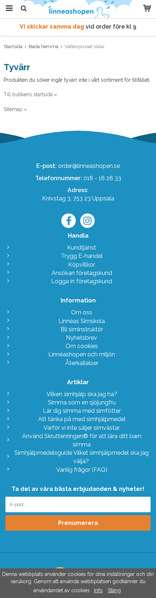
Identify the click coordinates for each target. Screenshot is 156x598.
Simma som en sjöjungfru (82, 402)
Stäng (114, 590)
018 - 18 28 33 (102, 178)
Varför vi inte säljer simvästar (82, 427)
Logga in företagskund (81, 281)
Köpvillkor (81, 264)
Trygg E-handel (82, 256)
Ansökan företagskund (82, 273)
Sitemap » (15, 109)
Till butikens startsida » (30, 94)
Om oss (81, 312)
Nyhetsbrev (81, 337)
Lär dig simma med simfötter (82, 410)
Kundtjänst (81, 247)
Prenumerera (78, 522)
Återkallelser (81, 363)
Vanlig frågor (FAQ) (81, 469)
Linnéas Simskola (81, 321)
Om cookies (82, 346)
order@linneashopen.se (89, 165)
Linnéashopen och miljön (81, 354)
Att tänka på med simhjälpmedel (82, 419)
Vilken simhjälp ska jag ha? (81, 394)
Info (98, 590)
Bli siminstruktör (82, 329)
